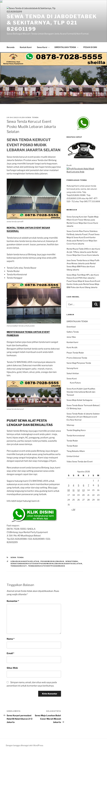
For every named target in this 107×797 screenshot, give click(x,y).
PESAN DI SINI (90, 47)
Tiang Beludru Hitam (76, 451)
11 (74, 490)
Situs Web (12, 668)
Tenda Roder (72, 440)
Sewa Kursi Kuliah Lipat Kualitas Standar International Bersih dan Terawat (81, 391)
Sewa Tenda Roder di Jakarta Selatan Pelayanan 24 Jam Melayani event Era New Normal (83, 416)
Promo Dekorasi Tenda (77, 358)
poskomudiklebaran (52, 561)
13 (83, 490)
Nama (10, 639)
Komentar (13, 601)
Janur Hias (71, 337)
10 (68, 490)
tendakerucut (19, 566)
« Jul (73, 509)
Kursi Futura (75, 382)
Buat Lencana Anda (75, 171)
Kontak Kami (26, 47)
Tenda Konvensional (76, 435)
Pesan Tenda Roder (75, 352)
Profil (69, 165)
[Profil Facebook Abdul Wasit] (80, 168)
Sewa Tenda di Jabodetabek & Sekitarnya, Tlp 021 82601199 (52, 22)
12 (78, 490)
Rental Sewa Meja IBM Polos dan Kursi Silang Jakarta (81, 266)
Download (71, 326)
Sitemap (70, 425)
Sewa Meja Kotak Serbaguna (79, 400)
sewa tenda (32, 117)
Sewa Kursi (42, 47)
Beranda (10, 47)
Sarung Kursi (72, 368)
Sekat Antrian (73, 373)
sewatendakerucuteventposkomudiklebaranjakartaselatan (46, 564)
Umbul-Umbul (73, 456)
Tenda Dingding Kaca (76, 430)
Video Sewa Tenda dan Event (80, 461)
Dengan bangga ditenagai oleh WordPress (24, 745)
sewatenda (71, 561)
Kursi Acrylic (72, 347)
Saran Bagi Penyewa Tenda (79, 363)
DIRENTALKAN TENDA (65, 47)
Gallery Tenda (73, 332)
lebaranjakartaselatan (25, 561)
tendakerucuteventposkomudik (46, 566)
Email (10, 653)
